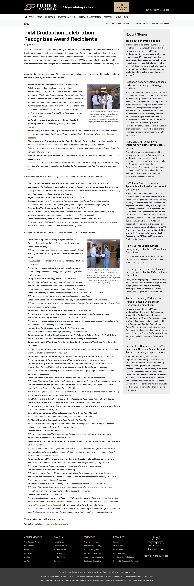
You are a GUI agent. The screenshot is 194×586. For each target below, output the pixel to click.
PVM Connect (118, 549)
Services (155, 23)
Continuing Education (92, 561)
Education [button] (50, 17)
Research (146, 23)
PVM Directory (119, 553)
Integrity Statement (82, 576)
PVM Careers (118, 545)
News (26, 23)
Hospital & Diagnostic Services (125, 561)
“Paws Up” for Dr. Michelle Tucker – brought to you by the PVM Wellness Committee (146, 272)
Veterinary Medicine (91, 542)
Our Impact (127, 23)
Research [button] (108, 17)
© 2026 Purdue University (50, 576)
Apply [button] (31, 17)
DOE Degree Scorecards (114, 576)
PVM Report (164, 23)
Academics (110, 23)
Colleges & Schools (61, 553)
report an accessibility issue (143, 580)
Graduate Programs (91, 549)
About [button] (39, 17)
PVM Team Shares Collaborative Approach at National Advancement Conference (146, 186)
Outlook (27, 557)
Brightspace (29, 545)
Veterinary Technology (92, 545)
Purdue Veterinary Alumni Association (46, 504)
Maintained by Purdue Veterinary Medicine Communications (62, 580)
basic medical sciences (50, 144)
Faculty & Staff (59, 542)
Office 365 (28, 553)
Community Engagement (93, 557)
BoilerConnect (29, 549)
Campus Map (59, 561)
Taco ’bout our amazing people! (143, 40)
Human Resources (61, 545)
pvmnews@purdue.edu (57, 524)
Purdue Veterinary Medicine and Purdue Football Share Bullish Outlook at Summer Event (144, 301)
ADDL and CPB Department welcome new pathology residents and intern (145, 145)
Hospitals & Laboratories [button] (89, 17)
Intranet (116, 542)
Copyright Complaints (133, 576)
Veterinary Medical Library (123, 557)
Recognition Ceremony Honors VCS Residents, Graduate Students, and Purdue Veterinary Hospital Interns (146, 349)
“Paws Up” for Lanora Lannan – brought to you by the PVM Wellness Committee (146, 249)
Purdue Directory (60, 557)
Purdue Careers (60, 549)
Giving (118, 17)
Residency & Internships (93, 553)
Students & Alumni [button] (66, 17)
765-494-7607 (130, 572)
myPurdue (28, 561)
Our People (137, 23)
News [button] (125, 17)
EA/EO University (96, 576)
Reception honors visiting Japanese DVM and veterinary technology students (146, 85)
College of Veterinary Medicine (78, 7)
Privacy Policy (148, 576)
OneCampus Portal (31, 542)
